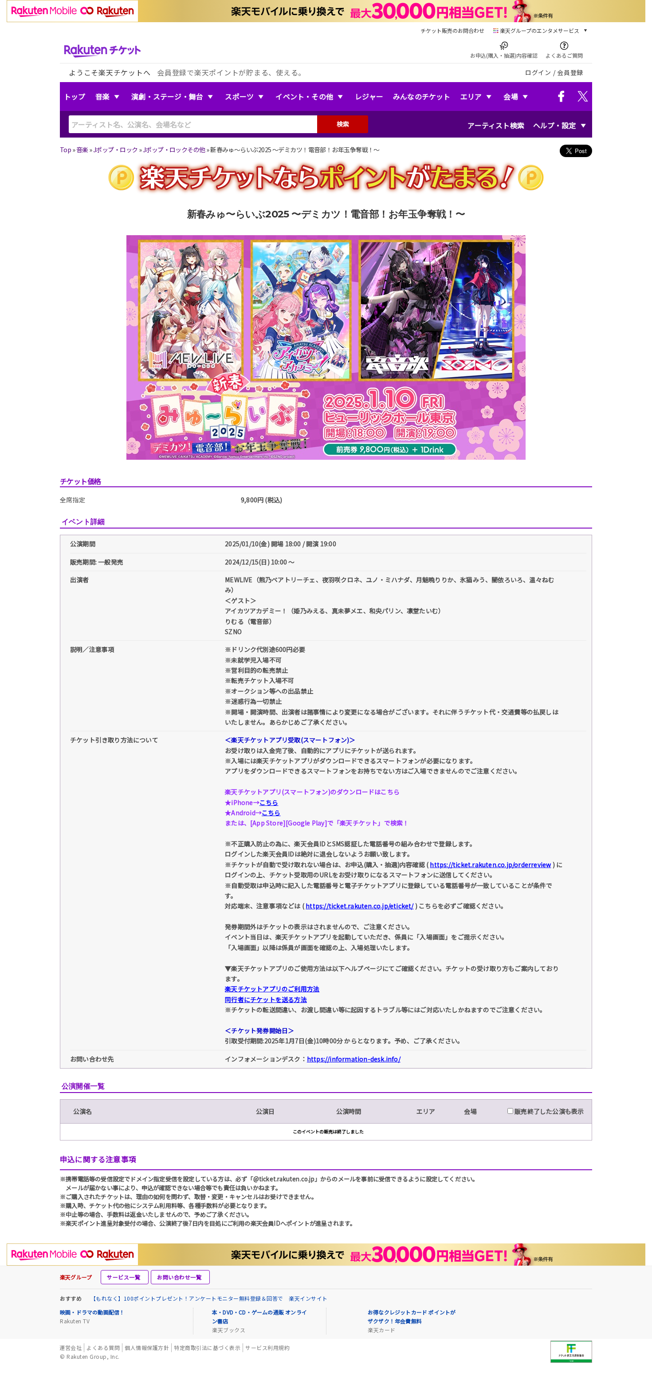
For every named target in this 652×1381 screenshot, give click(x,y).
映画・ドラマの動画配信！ (92, 1312)
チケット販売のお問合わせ (452, 30)
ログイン (538, 72)
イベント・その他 (304, 96)
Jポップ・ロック (115, 149)
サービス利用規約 (267, 1347)
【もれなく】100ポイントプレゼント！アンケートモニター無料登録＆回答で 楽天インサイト (209, 1298)
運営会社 (70, 1347)
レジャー (369, 96)
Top (65, 149)
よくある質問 (103, 1347)
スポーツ (239, 96)
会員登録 (570, 72)
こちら (269, 802)
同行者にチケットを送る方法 (266, 999)
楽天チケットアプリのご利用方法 (272, 988)
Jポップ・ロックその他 (174, 149)
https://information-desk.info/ (354, 1058)
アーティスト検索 (495, 125)
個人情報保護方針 (147, 1347)
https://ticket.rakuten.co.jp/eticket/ (359, 905)
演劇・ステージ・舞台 (167, 96)
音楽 (102, 96)
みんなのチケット (422, 96)
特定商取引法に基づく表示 (207, 1347)
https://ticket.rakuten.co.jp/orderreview (490, 864)
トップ (75, 96)
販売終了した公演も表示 (548, 1111)
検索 (343, 123)
